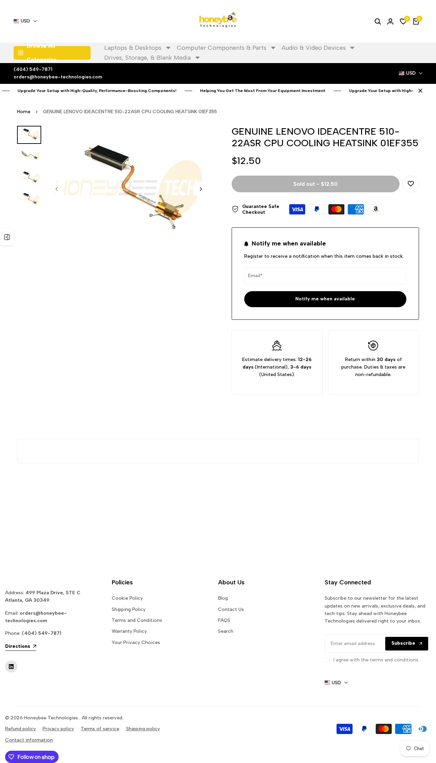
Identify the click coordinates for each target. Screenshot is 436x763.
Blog (223, 598)
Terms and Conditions (137, 620)
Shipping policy (143, 729)
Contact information (29, 740)
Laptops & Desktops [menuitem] (132, 47)
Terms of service (100, 729)
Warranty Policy (129, 631)
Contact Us (231, 609)
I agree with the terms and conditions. (376, 660)
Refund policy (20, 729)
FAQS (224, 620)
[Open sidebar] (7, 237)
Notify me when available (325, 299)
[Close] (419, 90)
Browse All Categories (42, 53)
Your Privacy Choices (136, 642)
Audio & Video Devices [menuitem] (314, 47)
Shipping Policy (128, 609)
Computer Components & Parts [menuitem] (221, 47)
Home (23, 112)
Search (225, 631)
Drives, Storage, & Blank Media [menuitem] (147, 57)
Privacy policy (58, 729)
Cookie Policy (127, 598)
